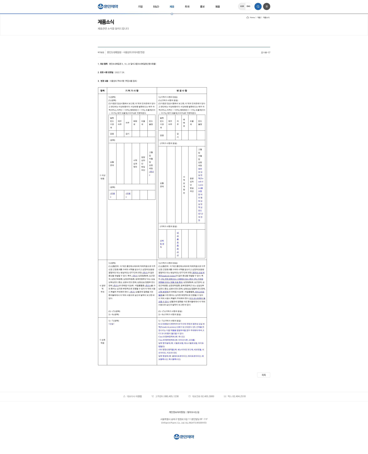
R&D (156, 6)
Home (252, 18)
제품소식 (266, 18)
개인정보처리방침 (177, 412)
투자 (187, 6)
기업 (140, 6)
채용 (217, 6)
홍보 (202, 6)
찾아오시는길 (193, 412)
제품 (172, 6)
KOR (242, 6)
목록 (264, 375)
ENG (248, 6)
